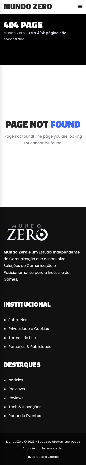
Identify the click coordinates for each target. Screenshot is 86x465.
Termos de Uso (22, 337)
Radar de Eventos (24, 415)
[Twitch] (77, 188)
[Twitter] (26, 188)
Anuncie (29, 448)
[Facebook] (9, 188)
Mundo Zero (28, 6)
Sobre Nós (17, 319)
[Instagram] (60, 188)
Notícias (15, 380)
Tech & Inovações (24, 406)
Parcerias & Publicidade (30, 346)
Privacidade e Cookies (28, 328)
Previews (16, 388)
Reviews (15, 397)
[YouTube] (43, 188)
